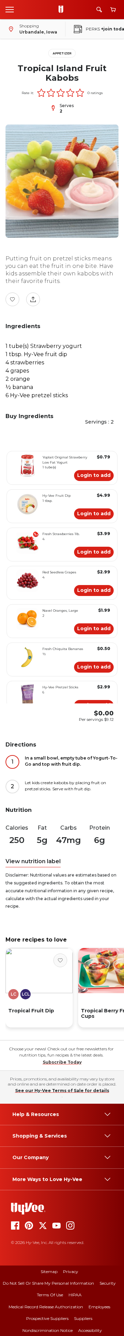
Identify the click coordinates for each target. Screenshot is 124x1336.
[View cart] (112, 9)
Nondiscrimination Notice (47, 1330)
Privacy (70, 1271)
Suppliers (83, 1318)
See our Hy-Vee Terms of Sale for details (62, 1090)
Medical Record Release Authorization (46, 1306)
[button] (41, 93)
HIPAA (75, 1294)
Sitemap (49, 1271)
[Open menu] (10, 9)
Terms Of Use (50, 1294)
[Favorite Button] (12, 299)
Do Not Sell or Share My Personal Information (48, 1283)
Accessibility (90, 1330)
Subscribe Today (62, 1062)
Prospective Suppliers (47, 1318)
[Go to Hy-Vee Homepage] (63, 9)
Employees (99, 1306)
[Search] (99, 9)
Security (108, 1283)
